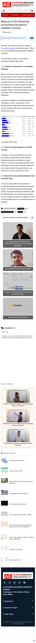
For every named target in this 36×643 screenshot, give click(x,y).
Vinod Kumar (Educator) (17, 38)
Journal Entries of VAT (16, 471)
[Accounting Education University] (18, 6)
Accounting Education (8, 48)
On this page (5, 331)
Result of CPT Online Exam (18, 317)
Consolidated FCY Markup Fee (18, 493)
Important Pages (10, 608)
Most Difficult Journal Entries (17, 504)
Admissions (8, 601)
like (17, 199)
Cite (32, 38)
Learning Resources (28, 15)
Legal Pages (8, 614)
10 (9, 558)
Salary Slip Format (14, 560)
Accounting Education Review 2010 (18, 269)
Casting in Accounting (15, 549)
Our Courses (15, 15)
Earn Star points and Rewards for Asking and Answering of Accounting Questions (18, 244)
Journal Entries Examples (17, 460)
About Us (5, 15)
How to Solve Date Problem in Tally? (20, 514)
